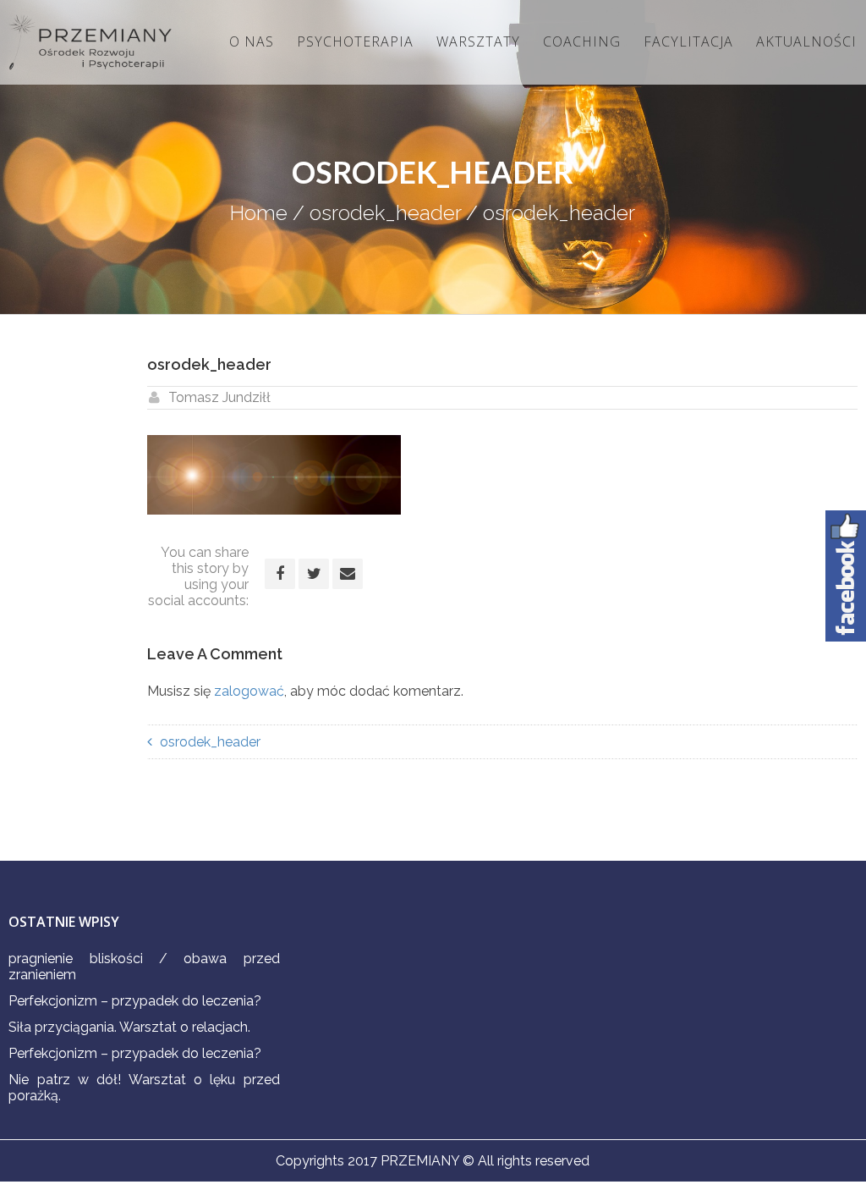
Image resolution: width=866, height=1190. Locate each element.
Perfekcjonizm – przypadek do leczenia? (134, 1001)
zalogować (249, 691)
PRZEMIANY (420, 1161)
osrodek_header (385, 213)
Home (259, 213)
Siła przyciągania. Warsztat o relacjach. (129, 1027)
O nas (251, 41)
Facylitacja (688, 41)
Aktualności (806, 41)
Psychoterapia (355, 41)
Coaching (582, 41)
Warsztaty (478, 41)
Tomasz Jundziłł (219, 397)
